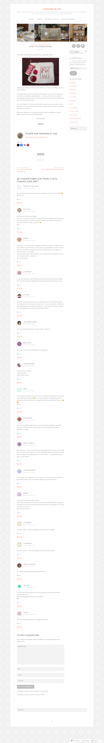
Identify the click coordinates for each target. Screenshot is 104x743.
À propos (39, 19)
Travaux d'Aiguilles (44, 44)
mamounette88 (28, 364)
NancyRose (27, 343)
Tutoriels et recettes (52, 19)
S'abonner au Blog (77, 58)
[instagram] (78, 46)
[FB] (83, 46)
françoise (26, 209)
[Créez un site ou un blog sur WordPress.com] (52, 721)
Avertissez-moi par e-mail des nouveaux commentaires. (33, 691)
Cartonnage (72, 93)
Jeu (70, 104)
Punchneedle (73, 115)
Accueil (31, 19)
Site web (20, 680)
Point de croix (73, 111)
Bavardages (72, 86)
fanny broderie (28, 443)
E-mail (20, 674)
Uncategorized (73, 122)
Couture (72, 97)
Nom (19, 669)
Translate (81, 53)
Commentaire (22, 647)
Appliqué (72, 82)
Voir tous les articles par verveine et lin (37, 137)
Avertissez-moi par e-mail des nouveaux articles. (31, 694)
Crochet (71, 100)
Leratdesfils (27, 522)
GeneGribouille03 (29, 470)
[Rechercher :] (78, 128)
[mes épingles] (74, 46)
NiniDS (25, 238)
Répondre (19, 202)
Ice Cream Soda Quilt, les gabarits (24, 169)
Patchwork (72, 107)
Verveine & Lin (52, 9)
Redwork (41, 154)
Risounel (26, 585)
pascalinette (27, 418)
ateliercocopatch (29, 564)
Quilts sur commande (68, 19)
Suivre (73, 73)
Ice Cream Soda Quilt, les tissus (53, 168)
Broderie (34, 44)
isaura (25, 612)
